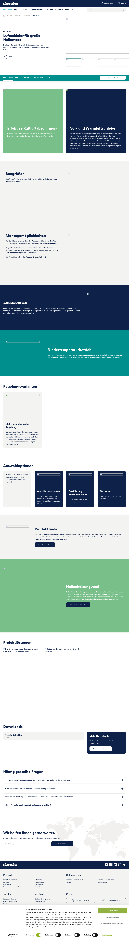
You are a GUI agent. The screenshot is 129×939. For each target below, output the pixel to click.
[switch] (58, 935)
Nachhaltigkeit (102, 882)
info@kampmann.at (113, 900)
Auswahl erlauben (112, 917)
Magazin (59, 10)
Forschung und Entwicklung (106, 880)
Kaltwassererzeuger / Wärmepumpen (15, 887)
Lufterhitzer (38, 880)
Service (25, 10)
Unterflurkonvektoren (10, 880)
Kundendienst (7, 904)
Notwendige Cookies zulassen (112, 923)
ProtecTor (8, 78)
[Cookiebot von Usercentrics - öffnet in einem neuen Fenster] (13, 935)
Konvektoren (39, 884)
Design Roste (39, 887)
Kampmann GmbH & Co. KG (75, 880)
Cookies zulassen (112, 910)
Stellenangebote (40, 901)
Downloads (39, 78)
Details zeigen (107, 935)
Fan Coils (6, 882)
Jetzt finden (62, 844)
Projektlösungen (23, 78)
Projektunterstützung (10, 901)
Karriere (49, 10)
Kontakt (69, 10)
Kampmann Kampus (9, 899)
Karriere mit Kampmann (42, 899)
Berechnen (113, 78)
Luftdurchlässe (39, 882)
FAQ (48, 78)
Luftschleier (7, 884)
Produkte (7, 10)
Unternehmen (37, 10)
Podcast (68, 882)
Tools (17, 10)
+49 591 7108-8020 (82, 900)
